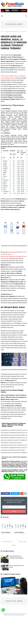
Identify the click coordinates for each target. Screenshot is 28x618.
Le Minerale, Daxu (15, 462)
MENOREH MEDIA (20, 615)
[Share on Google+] (21, 493)
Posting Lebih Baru (7, 541)
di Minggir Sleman (9, 78)
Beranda (14, 545)
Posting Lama (22, 541)
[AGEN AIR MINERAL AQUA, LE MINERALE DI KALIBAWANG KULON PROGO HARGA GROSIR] (20, 525)
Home (2, 31)
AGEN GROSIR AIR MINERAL (12, 31)
